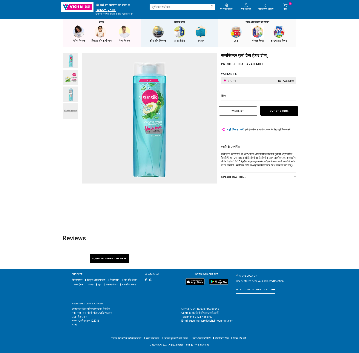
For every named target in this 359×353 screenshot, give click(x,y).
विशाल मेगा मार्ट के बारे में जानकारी (126, 338)
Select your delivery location (108, 10)
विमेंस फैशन (77, 279)
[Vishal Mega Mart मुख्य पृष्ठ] (77, 7)
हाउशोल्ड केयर (129, 284)
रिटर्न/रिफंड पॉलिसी (202, 338)
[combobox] (182, 7)
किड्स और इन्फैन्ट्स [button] (101, 40)
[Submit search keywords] (212, 6)
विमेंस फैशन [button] (79, 40)
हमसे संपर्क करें (152, 338)
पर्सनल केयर (112, 284)
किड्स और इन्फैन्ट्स (96, 279)
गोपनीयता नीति (222, 338)
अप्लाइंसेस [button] (179, 40)
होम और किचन (130, 279)
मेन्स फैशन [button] (124, 40)
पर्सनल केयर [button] (257, 40)
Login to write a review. (109, 258)
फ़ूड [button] (236, 40)
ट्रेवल (90, 284)
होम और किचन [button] (158, 40)
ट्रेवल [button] (201, 40)
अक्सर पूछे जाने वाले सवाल (176, 338)
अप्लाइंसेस (78, 284)
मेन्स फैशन (114, 279)
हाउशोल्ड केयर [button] (279, 40)
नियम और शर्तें (239, 338)
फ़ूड (100, 284)
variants (229, 73)
